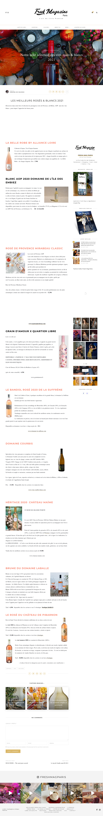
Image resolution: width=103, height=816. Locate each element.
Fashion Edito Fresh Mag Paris (83, 269)
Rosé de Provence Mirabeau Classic (34, 248)
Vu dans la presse (44, 809)
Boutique (43, 810)
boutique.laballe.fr (47, 607)
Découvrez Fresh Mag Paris (36, 807)
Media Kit (70, 809)
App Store (91, 201)
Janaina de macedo (17, 92)
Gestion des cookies (51, 812)
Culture (46, 27)
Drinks (46, 50)
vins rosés (21, 668)
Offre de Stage (58, 809)
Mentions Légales (55, 810)
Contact (73, 810)
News (66, 27)
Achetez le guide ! (80, 27)
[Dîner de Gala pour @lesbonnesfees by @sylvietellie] (10, 793)
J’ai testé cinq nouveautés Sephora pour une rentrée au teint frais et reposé (88, 252)
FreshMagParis (53, 777)
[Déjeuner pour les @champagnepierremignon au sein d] (51, 793)
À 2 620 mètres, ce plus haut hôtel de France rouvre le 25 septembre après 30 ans (88, 244)
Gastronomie (54, 50)
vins (15, 668)
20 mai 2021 (51, 64)
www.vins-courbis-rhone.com (37, 490)
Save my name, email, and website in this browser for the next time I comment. (28, 747)
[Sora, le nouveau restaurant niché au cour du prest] (92, 793)
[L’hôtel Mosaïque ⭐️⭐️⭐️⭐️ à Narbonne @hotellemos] (31, 793)
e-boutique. (40, 635)
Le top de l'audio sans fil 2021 (59, 763)
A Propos (71, 807)
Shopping (35, 27)
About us (57, 27)
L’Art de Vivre (21, 27)
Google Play (76, 203)
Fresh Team (31, 809)
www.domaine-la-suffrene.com (37, 431)
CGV (65, 810)
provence (9, 668)
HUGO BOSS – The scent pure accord (17, 763)
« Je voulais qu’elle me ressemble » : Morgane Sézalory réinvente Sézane (89, 260)
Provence (47, 533)
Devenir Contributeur (57, 807)
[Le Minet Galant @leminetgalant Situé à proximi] (72, 793)
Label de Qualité (31, 810)
